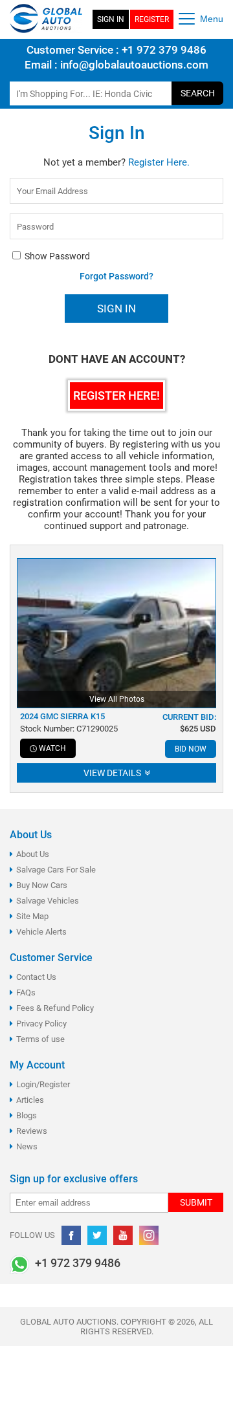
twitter (97, 1235)
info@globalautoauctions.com (134, 64)
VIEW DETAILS (113, 773)
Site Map (32, 916)
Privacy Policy (41, 1023)
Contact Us (36, 977)
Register (152, 19)
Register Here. (159, 162)
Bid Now (190, 749)
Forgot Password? (116, 276)
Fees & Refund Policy (55, 1008)
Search (198, 93)
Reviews (31, 1131)
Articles (30, 1100)
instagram (149, 1235)
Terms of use (40, 1039)
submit (196, 1202)
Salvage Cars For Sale (56, 869)
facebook (71, 1235)
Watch (52, 748)
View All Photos (116, 699)
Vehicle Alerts (41, 932)
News (27, 1146)
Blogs (26, 1115)
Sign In (110, 19)
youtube (123, 1235)
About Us (32, 854)
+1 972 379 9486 (162, 49)
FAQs (26, 992)
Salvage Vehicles (47, 901)
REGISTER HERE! (116, 395)
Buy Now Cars (41, 885)
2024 (62, 716)
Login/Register (43, 1084)
